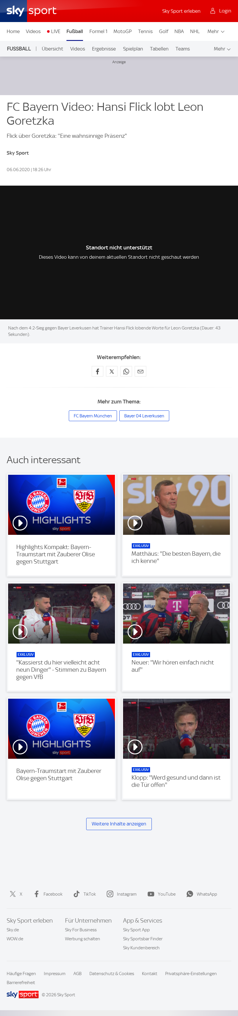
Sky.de (13, 929)
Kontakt (149, 973)
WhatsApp (207, 894)
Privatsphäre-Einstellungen (191, 973)
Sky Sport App (136, 929)
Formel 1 (98, 31)
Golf (163, 31)
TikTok (90, 894)
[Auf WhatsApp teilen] (126, 371)
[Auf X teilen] (112, 371)
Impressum (55, 973)
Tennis (145, 31)
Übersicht (52, 49)
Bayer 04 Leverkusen (144, 416)
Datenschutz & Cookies (111, 973)
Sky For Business (81, 929)
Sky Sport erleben (181, 11)
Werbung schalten (82, 938)
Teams (183, 49)
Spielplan (133, 49)
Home (13, 31)
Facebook (53, 894)
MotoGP (122, 31)
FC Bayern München (93, 416)
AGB (77, 973)
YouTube (167, 894)
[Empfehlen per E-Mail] (140, 371)
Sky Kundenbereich (141, 947)
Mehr (213, 31)
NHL (195, 31)
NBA (179, 31)
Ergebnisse (104, 49)
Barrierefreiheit (21, 982)
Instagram (127, 894)
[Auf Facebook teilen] (97, 371)
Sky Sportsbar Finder (143, 938)
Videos (33, 31)
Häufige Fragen (21, 973)
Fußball (74, 31)
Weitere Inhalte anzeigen (119, 824)
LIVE (55, 31)
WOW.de (15, 938)
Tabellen (159, 49)
